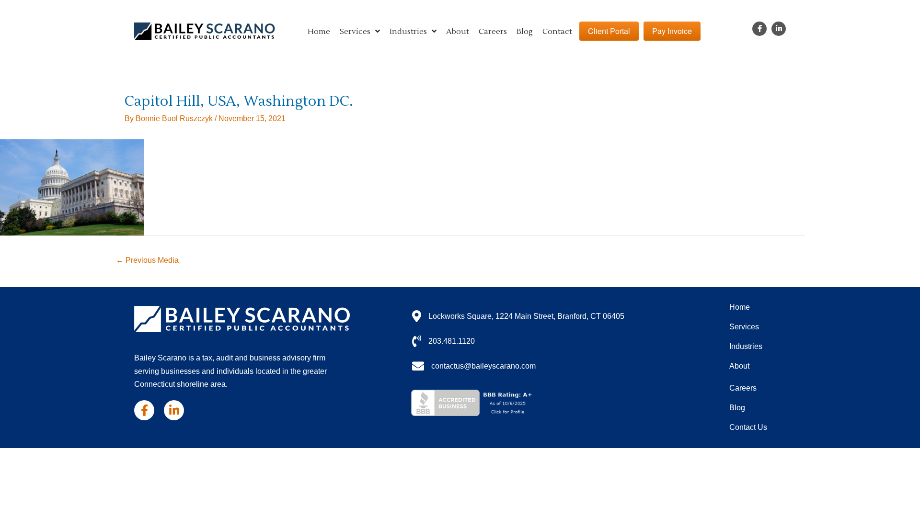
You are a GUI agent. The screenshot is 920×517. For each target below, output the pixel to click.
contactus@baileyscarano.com (483, 366)
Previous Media (147, 260)
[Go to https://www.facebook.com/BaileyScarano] (759, 29)
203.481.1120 (451, 341)
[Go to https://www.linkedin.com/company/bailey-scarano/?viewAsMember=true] (778, 29)
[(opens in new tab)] (473, 402)
